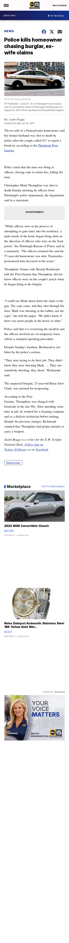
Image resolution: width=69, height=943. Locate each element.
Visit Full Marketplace (53, 486)
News (9, 31)
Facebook (42, 449)
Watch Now (59, 5)
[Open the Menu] (6, 5)
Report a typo (13, 462)
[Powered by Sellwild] (59, 692)
